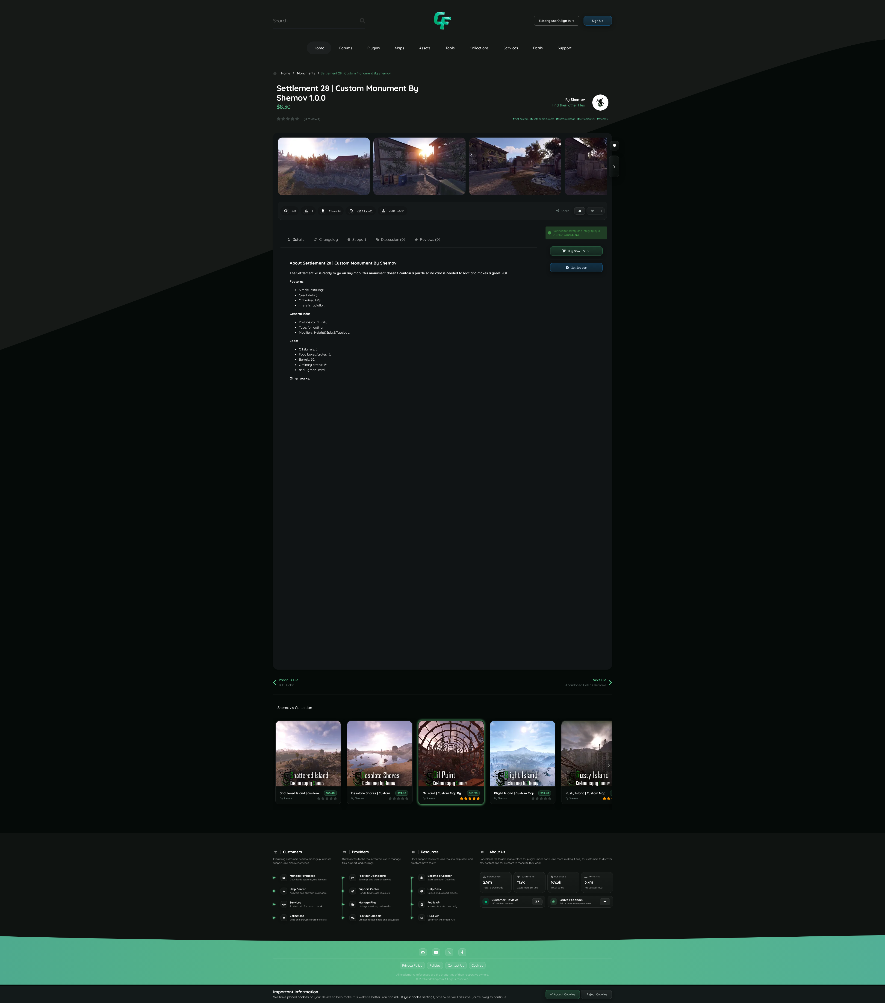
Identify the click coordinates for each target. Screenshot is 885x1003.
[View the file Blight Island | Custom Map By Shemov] (522, 753)
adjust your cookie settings (414, 997)
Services (511, 48)
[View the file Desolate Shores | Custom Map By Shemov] (379, 753)
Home (319, 48)
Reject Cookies (596, 994)
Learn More (571, 235)
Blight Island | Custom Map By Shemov (523, 793)
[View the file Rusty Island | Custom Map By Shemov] (594, 753)
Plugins (373, 48)
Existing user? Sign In (555, 21)
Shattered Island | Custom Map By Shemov (312, 793)
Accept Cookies (564, 994)
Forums (345, 48)
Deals (538, 48)
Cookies (477, 965)
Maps (399, 48)
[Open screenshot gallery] (614, 145)
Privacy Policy (412, 965)
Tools (450, 48)
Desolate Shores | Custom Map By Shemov (383, 793)
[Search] (362, 21)
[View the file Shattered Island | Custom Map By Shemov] (308, 753)
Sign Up (598, 21)
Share (564, 211)
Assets (425, 48)
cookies (303, 997)
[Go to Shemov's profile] (600, 102)
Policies (435, 965)
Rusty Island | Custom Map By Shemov (594, 793)
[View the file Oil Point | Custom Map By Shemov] (451, 753)
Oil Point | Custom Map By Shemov (448, 793)
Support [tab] (359, 239)
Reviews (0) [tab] (430, 239)
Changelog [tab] (328, 239)
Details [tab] (298, 239)
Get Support (578, 267)
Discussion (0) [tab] (393, 239)
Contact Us (456, 965)
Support (565, 48)
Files (351, 20)
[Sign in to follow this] (579, 211)
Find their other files (568, 105)
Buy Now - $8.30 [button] (578, 251)
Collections (479, 48)
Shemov (578, 99)
